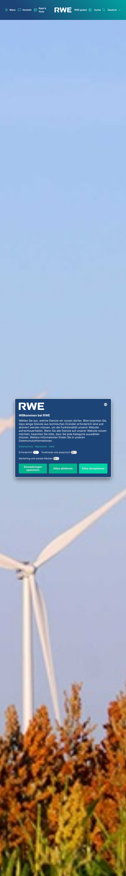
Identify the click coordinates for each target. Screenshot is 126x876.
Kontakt (27, 10)
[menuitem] (25, 10)
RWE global (80, 10)
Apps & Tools (42, 10)
